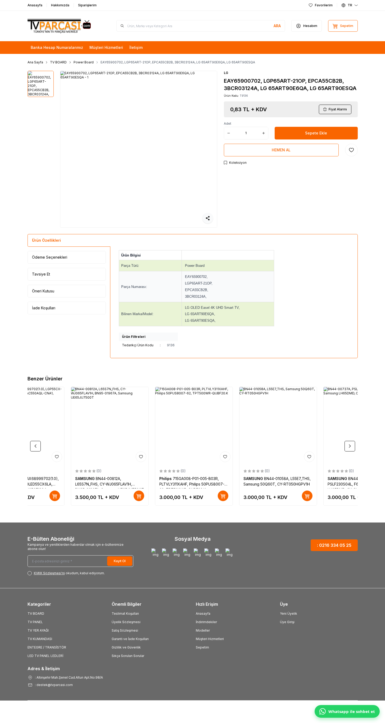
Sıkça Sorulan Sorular (128, 656)
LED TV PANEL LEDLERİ (45, 656)
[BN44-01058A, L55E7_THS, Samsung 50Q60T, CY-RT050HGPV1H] (66, 425)
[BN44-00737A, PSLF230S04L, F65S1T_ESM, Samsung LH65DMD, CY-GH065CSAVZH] (150, 425)
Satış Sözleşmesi (125, 630)
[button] (35, 446)
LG (226, 73)
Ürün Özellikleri (46, 240)
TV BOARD (58, 62)
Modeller (203, 630)
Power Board (84, 62)
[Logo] (59, 26)
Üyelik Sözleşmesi (126, 622)
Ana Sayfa (35, 62)
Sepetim (202, 647)
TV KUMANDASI (40, 639)
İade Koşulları (43, 308)
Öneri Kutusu (43, 291)
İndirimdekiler (206, 622)
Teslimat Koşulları (125, 613)
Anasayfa (203, 613)
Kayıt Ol (120, 561)
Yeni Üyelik (288, 613)
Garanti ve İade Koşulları (130, 639)
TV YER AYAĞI (38, 630)
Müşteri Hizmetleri (210, 639)
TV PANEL (35, 622)
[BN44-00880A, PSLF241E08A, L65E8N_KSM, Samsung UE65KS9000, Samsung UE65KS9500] (234, 425)
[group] (138, 149)
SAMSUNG (42, 478)
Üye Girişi (287, 622)
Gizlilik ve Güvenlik (126, 647)
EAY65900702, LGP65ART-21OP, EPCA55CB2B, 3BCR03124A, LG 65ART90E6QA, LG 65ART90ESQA (178, 62)
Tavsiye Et (41, 274)
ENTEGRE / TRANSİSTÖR (47, 647)
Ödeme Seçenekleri (49, 257)
